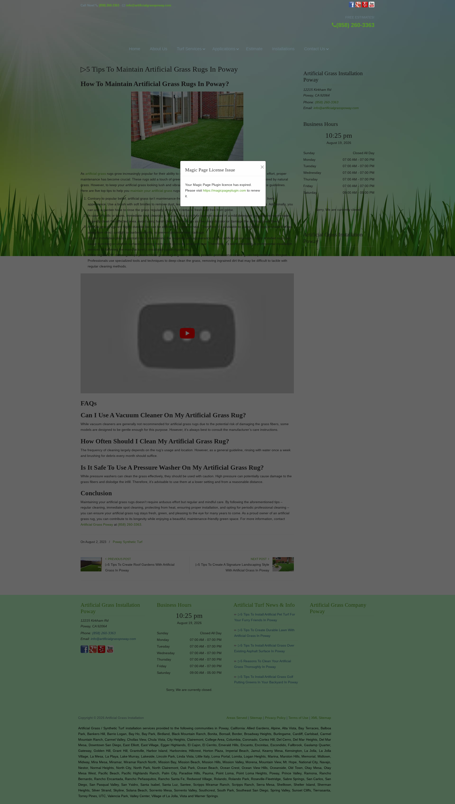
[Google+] (358, 6)
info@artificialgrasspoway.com (148, 5)
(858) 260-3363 (109, 5)
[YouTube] (371, 6)
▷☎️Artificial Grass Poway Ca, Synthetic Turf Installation (227, 20)
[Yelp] (365, 6)
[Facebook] (352, 6)
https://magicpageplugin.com (224, 190)
